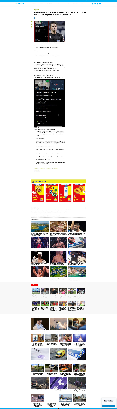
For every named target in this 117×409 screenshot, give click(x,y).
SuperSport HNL (55, 168)
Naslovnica (34, 3)
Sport (57, 3)
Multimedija (75, 3)
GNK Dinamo (42, 168)
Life (62, 3)
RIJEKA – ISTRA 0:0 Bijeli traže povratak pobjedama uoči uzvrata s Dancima (47, 53)
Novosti (41, 3)
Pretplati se (109, 406)
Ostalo (82, 3)
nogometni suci (37, 170)
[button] (84, 192)
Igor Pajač (48, 168)
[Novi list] (20, 3)
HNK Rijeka (36, 168)
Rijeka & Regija (49, 3)
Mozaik (68, 3)
